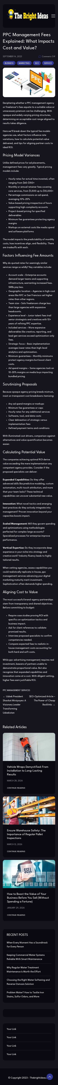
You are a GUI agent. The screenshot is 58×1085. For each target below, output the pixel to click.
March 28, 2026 (15, 781)
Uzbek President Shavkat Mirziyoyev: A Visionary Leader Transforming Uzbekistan (14, 704)
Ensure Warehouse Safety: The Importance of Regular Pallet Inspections (26, 834)
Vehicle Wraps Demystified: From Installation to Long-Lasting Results (27, 771)
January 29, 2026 (16, 908)
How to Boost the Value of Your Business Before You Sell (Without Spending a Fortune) (28, 898)
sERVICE (48, 63)
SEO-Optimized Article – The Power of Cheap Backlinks (42, 700)
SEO (37, 63)
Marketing (24, 63)
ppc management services (16, 690)
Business (9, 63)
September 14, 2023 (12, 57)
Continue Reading (16, 788)
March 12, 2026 (14, 844)
